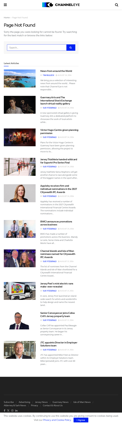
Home (7, 17)
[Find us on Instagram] (12, 410)
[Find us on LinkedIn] (16, 410)
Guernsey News (60, 402)
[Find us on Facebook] (4, 410)
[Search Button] (116, 5)
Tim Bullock (48, 75)
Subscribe (9, 402)
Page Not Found (20, 17)
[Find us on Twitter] (8, 410)
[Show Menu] (5, 5)
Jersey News (41, 402)
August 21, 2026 (67, 261)
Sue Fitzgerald (50, 108)
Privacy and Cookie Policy (57, 420)
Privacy (34, 405)
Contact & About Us (53, 405)
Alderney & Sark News (15, 405)
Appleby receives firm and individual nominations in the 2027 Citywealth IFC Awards (58, 188)
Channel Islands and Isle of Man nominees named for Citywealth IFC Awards (57, 254)
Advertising (24, 402)
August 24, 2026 (64, 75)
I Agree (81, 420)
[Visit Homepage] (61, 5)
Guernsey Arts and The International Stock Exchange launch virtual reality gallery (56, 100)
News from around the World (56, 71)
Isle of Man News (82, 402)
